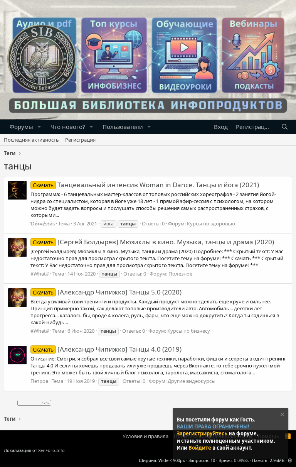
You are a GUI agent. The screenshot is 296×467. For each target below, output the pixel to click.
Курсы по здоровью (211, 223)
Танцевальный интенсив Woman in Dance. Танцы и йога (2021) (146, 184)
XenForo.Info (51, 450)
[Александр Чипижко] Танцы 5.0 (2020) (107, 292)
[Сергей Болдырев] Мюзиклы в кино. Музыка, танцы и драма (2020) (153, 241)
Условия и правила (145, 436)
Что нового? (67, 126)
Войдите (200, 447)
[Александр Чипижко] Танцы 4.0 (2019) (107, 349)
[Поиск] (284, 127)
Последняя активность (31, 139)
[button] (39, 127)
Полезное (180, 273)
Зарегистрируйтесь (203, 433)
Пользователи (123, 126)
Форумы (21, 126)
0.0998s (241, 460)
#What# (39, 273)
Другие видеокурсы (191, 380)
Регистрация (80, 139)
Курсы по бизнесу (188, 330)
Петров (39, 380)
